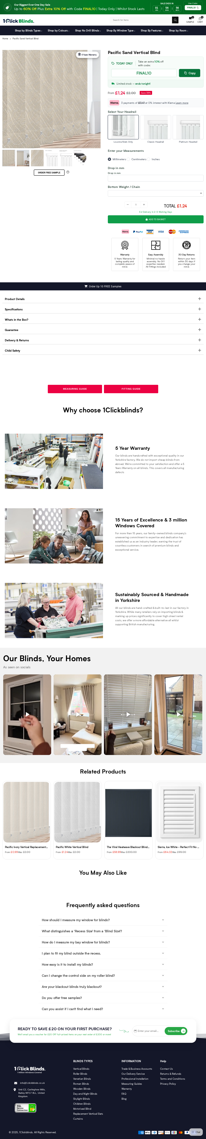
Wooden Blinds (81, 1088)
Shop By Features (151, 30)
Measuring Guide (75, 389)
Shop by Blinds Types (27, 30)
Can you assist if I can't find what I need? (72, 1009)
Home (5, 38)
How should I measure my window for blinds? (76, 920)
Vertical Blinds (81, 1068)
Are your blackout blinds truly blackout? (72, 986)
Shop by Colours (58, 30)
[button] (200, 20)
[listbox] (156, 193)
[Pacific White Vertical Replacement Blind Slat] (179, 812)
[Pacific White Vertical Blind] (26, 812)
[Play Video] (27, 714)
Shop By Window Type (120, 30)
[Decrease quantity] (128, 205)
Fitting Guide (131, 389)
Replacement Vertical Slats (88, 1113)
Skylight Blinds (81, 1098)
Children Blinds (82, 1103)
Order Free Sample (49, 172)
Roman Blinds (81, 1083)
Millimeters (119, 159)
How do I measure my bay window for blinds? (76, 942)
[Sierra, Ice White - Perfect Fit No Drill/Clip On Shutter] (128, 812)
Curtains (78, 1118)
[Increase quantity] (144, 205)
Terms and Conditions (172, 1078)
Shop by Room (177, 30)
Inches (156, 159)
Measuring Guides (132, 1083)
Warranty (127, 1088)
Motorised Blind (82, 1108)
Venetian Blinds (82, 1078)
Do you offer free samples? (62, 998)
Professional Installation (135, 1078)
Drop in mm (114, 173)
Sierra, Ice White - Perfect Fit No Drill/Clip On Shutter (139, 846)
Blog (124, 1098)
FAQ (124, 1093)
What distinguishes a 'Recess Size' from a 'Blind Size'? (82, 931)
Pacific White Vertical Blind (21, 846)
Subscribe (176, 1030)
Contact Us (166, 1068)
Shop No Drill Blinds (87, 30)
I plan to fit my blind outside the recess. (71, 953)
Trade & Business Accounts (137, 1068)
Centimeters (138, 159)
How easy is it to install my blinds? (67, 964)
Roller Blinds (80, 1073)
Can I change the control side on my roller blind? (78, 975)
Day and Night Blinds (85, 1093)
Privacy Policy (168, 1083)
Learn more (182, 102)
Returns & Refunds (170, 1073)
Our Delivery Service (133, 1073)
